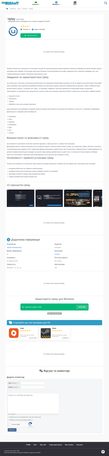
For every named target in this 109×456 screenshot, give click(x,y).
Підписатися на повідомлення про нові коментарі (25, 417)
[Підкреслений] (14, 392)
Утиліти (57, 254)
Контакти (79, 445)
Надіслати (12, 430)
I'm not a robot (16, 424)
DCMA (28, 445)
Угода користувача (55, 445)
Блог (35, 445)
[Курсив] (12, 392)
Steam (54, 328)
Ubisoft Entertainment (14, 247)
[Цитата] (17, 392)
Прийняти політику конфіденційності (21, 420)
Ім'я (13, 383)
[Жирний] (10, 392)
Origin (22, 328)
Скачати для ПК (32, 35)
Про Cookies (69, 445)
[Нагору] (103, 453)
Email (13, 387)
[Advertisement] (54, 52)
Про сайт (43, 445)
